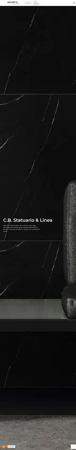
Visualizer (28, 3)
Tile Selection (36, 3)
